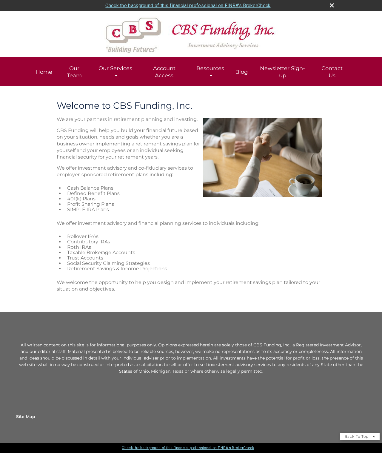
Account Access (164, 72)
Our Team (74, 72)
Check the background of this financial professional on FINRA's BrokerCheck (187, 5)
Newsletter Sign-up (282, 72)
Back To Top (357, 436)
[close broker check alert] (331, 5)
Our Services (115, 68)
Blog (241, 72)
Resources (210, 68)
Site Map (25, 416)
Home (44, 72)
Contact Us (332, 72)
